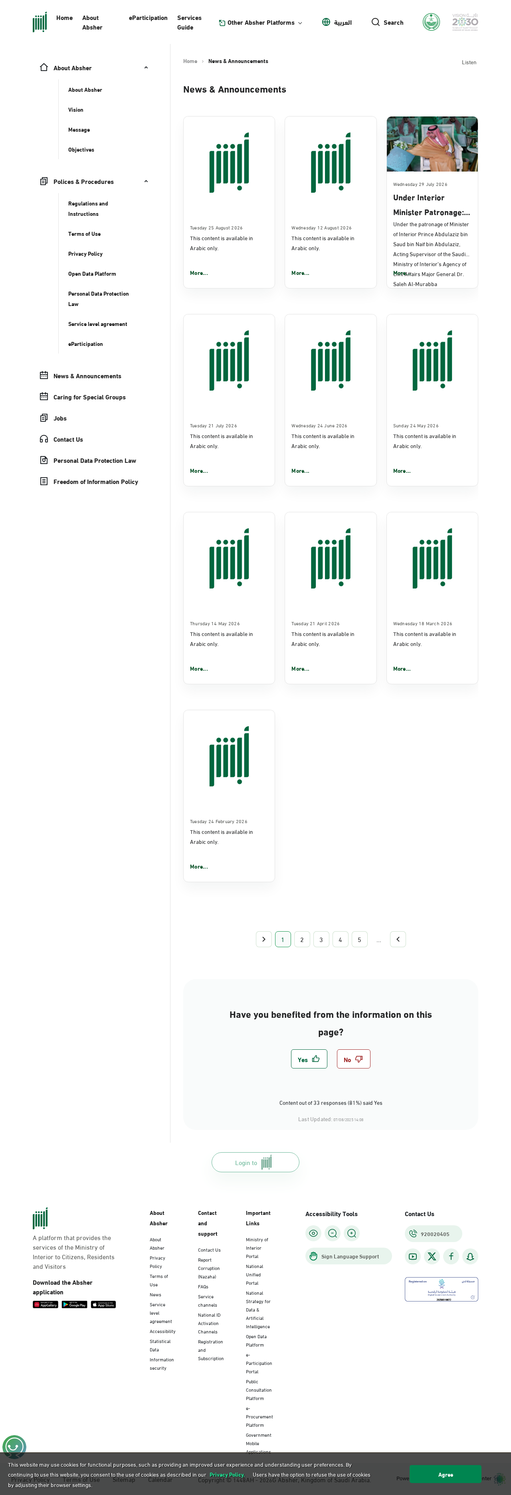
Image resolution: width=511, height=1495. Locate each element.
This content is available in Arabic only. (221, 243)
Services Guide (189, 21)
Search (394, 22)
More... (199, 272)
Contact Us (209, 1249)
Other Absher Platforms (261, 22)
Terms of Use (159, 1279)
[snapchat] (470, 1257)
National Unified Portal (254, 1274)
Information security (162, 1363)
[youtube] (413, 1257)
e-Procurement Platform (259, 1416)
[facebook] (451, 1257)
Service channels (207, 1300)
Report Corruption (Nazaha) (209, 1267)
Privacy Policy (157, 1261)
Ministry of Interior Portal (257, 1247)
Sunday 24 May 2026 (416, 425)
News (155, 1294)
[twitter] (432, 1256)
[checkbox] (309, 1058)
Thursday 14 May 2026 (215, 622)
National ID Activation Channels (209, 1322)
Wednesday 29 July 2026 (420, 183)
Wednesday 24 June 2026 (319, 425)
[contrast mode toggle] (313, 1233)
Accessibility (163, 1330)
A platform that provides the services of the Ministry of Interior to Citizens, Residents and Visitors (74, 1251)
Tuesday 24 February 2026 (219, 820)
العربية (343, 22)
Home (64, 17)
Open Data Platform (256, 1340)
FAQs (203, 1286)
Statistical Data (160, 1344)
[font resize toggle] (332, 1233)
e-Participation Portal (259, 1362)
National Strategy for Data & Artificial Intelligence (258, 1309)
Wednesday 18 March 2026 (423, 622)
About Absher (92, 21)
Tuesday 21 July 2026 (213, 425)
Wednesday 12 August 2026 (321, 227)
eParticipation (148, 17)
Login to (246, 1162)
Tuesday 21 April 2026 (315, 622)
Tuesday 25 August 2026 (216, 227)
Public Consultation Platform (259, 1389)
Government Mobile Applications (258, 1443)
